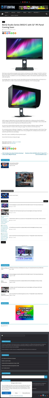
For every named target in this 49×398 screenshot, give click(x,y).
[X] (3, 33)
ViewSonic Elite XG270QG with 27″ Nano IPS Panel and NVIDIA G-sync (36, 153)
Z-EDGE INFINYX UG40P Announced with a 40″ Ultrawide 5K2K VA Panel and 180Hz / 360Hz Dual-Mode (27, 218)
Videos (24, 12)
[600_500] (24, 246)
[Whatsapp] (11, 33)
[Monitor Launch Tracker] (5, 195)
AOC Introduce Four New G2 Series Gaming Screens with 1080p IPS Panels (12, 153)
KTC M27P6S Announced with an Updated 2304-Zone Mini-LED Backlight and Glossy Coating (25, 227)
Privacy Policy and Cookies (18, 395)
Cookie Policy (11, 395)
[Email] (13, 33)
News (3, 21)
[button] (9, 12)
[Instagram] (9, 33)
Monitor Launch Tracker (13, 195)
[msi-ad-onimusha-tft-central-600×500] (24, 172)
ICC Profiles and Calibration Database (9, 358)
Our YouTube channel (6, 368)
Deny (16, 393)
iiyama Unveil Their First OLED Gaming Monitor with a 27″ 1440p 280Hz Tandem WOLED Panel (26, 235)
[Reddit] (5, 33)
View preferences (26, 393)
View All (45, 201)
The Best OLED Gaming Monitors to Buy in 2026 (10, 363)
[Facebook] (7, 33)
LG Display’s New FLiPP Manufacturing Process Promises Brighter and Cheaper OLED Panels (25, 210)
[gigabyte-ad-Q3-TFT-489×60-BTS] (33, 6)
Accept (6, 393)
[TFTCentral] (2, 13)
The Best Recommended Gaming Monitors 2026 (10, 365)
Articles (13, 12)
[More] (15, 33)
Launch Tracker (14, 15)
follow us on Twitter (17, 141)
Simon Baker (13, 29)
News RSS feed (12, 143)
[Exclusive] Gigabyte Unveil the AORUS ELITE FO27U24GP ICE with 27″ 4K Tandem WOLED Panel (26, 204)
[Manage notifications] (43, 395)
